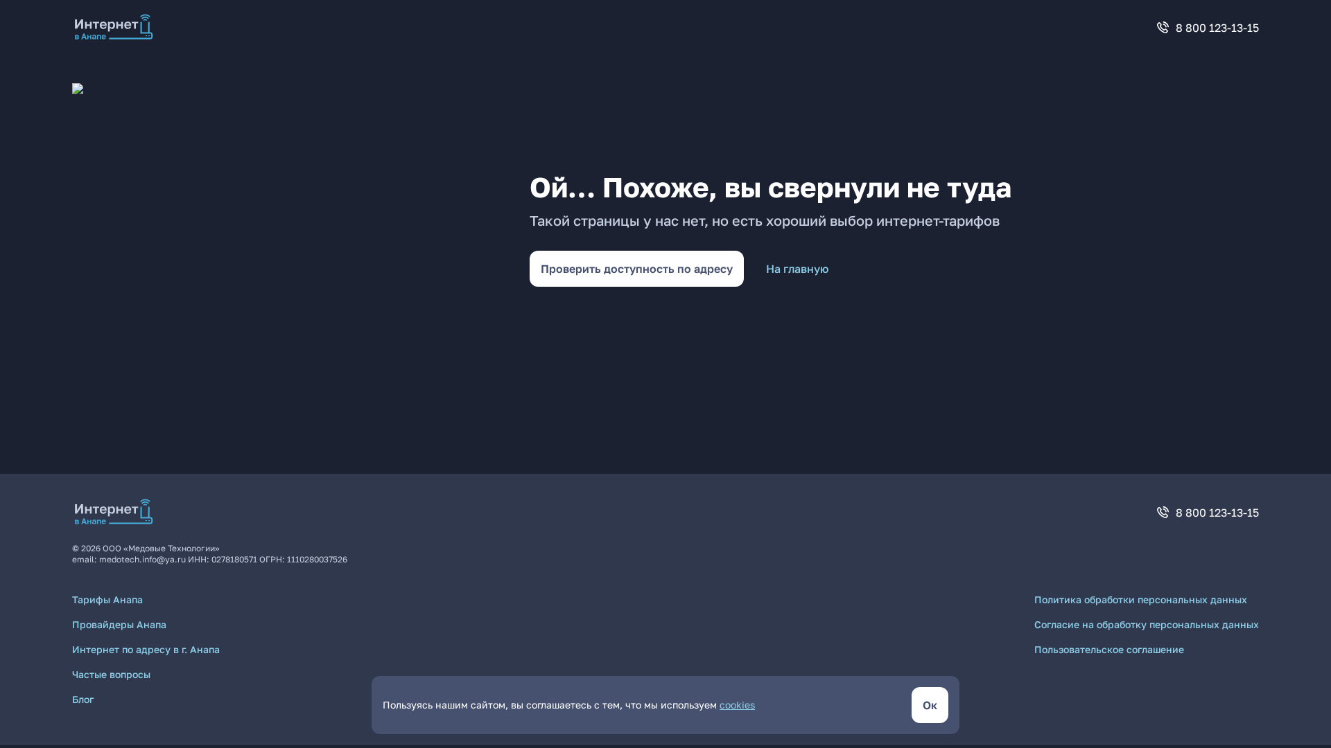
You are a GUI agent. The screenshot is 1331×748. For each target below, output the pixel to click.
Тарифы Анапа (107, 599)
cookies (737, 705)
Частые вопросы (111, 674)
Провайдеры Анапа (119, 624)
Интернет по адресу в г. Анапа (146, 649)
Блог (83, 699)
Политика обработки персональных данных (1140, 599)
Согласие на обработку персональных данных (1146, 624)
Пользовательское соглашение (1109, 649)
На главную (797, 269)
